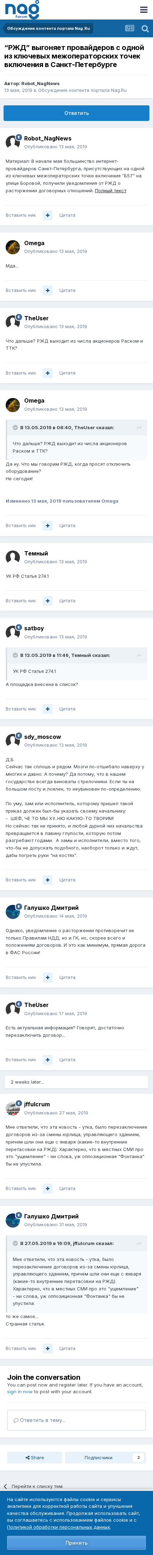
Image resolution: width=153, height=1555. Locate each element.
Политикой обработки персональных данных (58, 1527)
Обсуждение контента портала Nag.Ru (82, 90)
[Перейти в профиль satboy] (13, 633)
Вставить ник (21, 215)
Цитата (67, 215)
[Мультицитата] (48, 215)
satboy (34, 628)
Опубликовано (55, 146)
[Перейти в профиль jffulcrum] (13, 1109)
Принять (76, 1543)
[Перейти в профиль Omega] (13, 247)
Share (37, 1457)
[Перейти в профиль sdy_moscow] (13, 741)
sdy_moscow (42, 736)
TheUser (36, 318)
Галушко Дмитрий (51, 907)
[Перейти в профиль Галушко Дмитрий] (13, 912)
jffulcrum (37, 1104)
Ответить (76, 113)
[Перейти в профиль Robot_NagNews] (13, 142)
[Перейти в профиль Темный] (13, 557)
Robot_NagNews (40, 83)
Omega (34, 243)
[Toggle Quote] (16, 427)
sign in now (20, 1391)
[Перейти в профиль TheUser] (13, 322)
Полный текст (110, 190)
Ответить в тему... (42, 1420)
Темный (36, 553)
